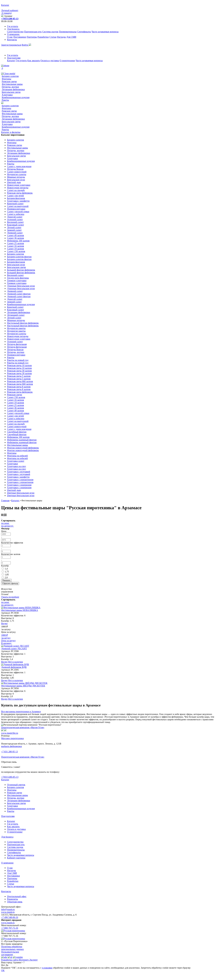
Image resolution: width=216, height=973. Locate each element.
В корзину (6, 643)
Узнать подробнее (10, 597)
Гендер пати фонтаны (18, 278)
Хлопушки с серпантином (20, 479)
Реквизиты (12, 899)
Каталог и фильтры (10, 132)
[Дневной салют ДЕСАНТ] (15, 646)
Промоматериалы (68, 31)
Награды (61, 37)
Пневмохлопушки (16, 209)
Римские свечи (9, 81)
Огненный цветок (16, 784)
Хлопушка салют (15, 461)
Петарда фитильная (17, 344)
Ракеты (5, 100)
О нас (10, 37)
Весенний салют (15, 222)
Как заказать (33, 60)
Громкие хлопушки (16, 280)
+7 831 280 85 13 (9, 751)
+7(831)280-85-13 (9, 18)
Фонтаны (6, 79)
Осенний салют (15, 219)
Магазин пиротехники (12, 738)
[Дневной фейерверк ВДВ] (15, 664)
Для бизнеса (13, 29)
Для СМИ (71, 37)
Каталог (11, 60)
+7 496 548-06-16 (9, 917)
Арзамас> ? (18, 962)
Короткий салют (15, 203)
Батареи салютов (10, 76)
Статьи (52, 37)
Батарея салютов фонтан (19, 256)
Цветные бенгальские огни (20, 493)
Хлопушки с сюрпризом (19, 485)
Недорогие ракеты (16, 328)
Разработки (43, 37)
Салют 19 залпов (15, 248)
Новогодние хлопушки (18, 185)
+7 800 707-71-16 (9, 928)
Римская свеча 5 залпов (19, 376)
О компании (13, 34)
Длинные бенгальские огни (21, 286)
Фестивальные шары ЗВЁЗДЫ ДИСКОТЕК (23, 685)
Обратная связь (14, 901)
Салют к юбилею (15, 214)
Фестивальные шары (12, 84)
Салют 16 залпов (15, 246)
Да (7, 965)
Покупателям (13, 58)
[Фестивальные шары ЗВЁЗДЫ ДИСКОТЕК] (24, 683)
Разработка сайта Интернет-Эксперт (19, 960)
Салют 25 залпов (15, 243)
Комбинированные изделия (15, 97)
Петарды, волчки (10, 87)
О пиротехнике (67, 60)
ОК (3, 970)
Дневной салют (15, 232)
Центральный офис (16, 896)
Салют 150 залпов (16, 251)
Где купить (12, 26)
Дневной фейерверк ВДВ (14, 667)
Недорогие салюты (16, 174)
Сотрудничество (15, 31)
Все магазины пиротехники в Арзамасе (21, 711)
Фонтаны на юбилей (17, 455)
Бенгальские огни (16, 179)
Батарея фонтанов (16, 198)
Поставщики (19, 37)
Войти (25, 45)
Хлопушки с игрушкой (18, 471)
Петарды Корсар (15, 169)
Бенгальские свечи (11, 92)
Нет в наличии (15, 662)
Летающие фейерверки (13, 89)
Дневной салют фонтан (19, 294)
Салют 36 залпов (15, 238)
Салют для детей (15, 195)
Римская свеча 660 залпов (20, 381)
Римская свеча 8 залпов (19, 386)
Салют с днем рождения (19, 166)
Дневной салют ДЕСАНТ (14, 648)
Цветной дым (14, 182)
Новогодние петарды (17, 187)
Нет (3, 965)
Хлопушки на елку (16, 466)
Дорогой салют (14, 217)
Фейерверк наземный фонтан (22, 440)
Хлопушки (7, 94)
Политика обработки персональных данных (12, 947)
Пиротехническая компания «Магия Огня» (22, 727)
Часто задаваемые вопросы (105, 31)
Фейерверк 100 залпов (18, 240)
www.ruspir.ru (8, 912)
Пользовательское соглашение (10, 953)
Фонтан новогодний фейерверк (23, 447)
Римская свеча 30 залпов (19, 371)
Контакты (12, 39)
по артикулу (7, 526)
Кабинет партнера (16, 858)
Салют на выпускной (18, 206)
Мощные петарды (16, 177)
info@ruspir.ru (8, 909)
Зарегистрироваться (11, 45)
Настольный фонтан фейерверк (23, 323)
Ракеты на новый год (17, 360)
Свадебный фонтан (16, 432)
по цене (5, 523)
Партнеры (32, 37)
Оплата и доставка (49, 60)
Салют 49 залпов (15, 235)
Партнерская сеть (33, 31)
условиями (47, 968)
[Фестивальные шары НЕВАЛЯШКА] (20, 607)
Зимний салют (14, 230)
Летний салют (14, 227)
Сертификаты (84, 31)
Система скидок (50, 31)
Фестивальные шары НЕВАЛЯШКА (19, 610)
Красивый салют (15, 225)
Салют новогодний (16, 171)
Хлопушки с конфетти (18, 201)
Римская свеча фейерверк (20, 193)
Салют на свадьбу (16, 190)
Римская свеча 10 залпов (19, 365)
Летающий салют (16, 315)
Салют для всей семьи (18, 211)
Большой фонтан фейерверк (21, 270)
